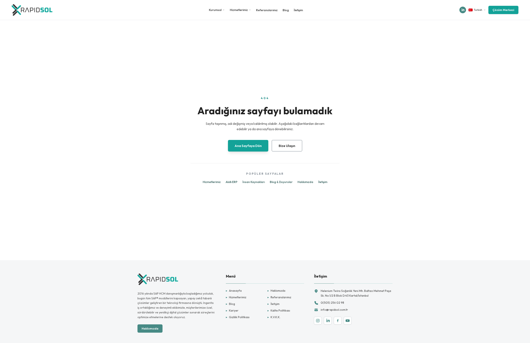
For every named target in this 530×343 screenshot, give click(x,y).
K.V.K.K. (273, 317)
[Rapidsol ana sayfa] (32, 10)
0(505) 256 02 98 (332, 302)
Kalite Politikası (278, 310)
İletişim (298, 10)
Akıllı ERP (231, 182)
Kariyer (232, 310)
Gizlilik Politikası (237, 317)
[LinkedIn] (327, 320)
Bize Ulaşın (287, 146)
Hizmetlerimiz (239, 10)
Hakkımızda (305, 182)
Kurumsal (215, 10)
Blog (286, 10)
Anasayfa (234, 290)
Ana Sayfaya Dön (248, 146)
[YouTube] (347, 320)
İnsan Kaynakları (253, 182)
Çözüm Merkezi (503, 10)
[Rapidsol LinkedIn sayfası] (462, 10)
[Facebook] (337, 320)
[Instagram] (318, 320)
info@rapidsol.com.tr (334, 310)
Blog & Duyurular (281, 182)
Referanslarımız (267, 10)
